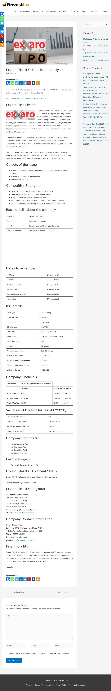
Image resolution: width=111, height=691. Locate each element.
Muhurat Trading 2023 (91, 56)
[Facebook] (8, 83)
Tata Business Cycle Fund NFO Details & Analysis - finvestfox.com (95, 90)
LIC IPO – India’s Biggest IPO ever (96, 60)
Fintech (104, 11)
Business (94, 11)
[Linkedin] (21, 83)
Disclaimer (50, 685)
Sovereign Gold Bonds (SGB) (94, 130)
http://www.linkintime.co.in (24, 513)
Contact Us (39, 685)
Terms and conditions (77, 685)
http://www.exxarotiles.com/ (24, 540)
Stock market (25, 11)
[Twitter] (17, 83)
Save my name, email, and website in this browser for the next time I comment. (39, 653)
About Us (29, 685)
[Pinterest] (29, 83)
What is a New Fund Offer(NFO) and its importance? (95, 97)
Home (14, 11)
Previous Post (17, 592)
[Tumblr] (33, 83)
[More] (38, 83)
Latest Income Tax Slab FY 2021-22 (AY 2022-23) (95, 117)
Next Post (63, 592)
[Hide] (1, 49)
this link (16, 483)
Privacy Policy (61, 685)
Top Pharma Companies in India (95, 53)
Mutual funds (38, 11)
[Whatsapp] (12, 83)
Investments (51, 11)
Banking (85, 11)
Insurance (62, 11)
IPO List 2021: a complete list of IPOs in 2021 (31, 99)
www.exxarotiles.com (37, 231)
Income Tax (74, 11)
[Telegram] (25, 83)
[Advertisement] (39, 251)
